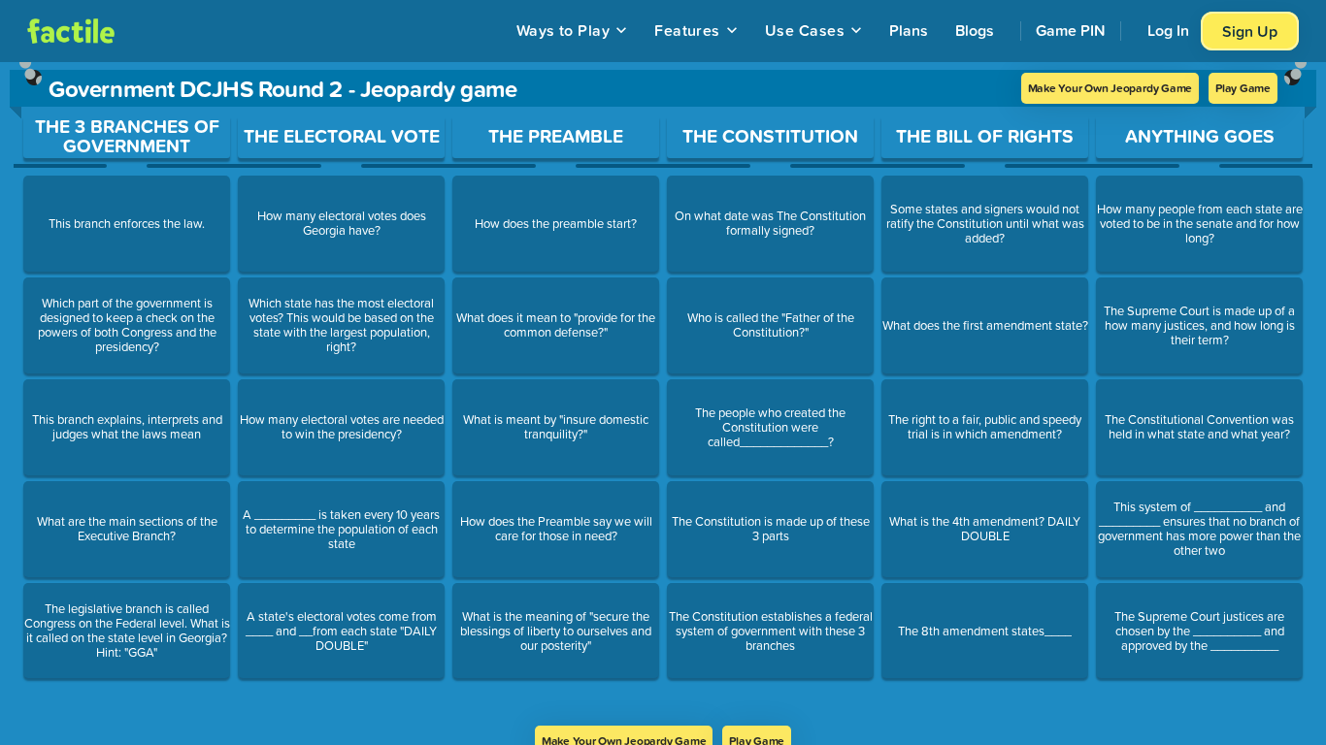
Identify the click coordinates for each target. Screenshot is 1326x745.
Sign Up (1249, 31)
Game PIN (1071, 30)
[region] (663, 394)
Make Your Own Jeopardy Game (1110, 88)
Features (687, 30)
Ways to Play (563, 30)
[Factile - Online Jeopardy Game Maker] (71, 31)
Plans (908, 30)
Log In (1168, 30)
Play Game (1243, 88)
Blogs (974, 30)
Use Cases (805, 30)
